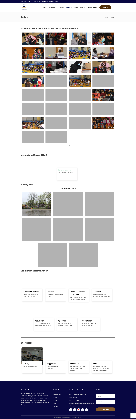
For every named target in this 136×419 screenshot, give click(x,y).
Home (44, 7)
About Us (56, 397)
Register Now (57, 394)
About (68, 7)
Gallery (55, 400)
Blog (76, 7)
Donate (105, 7)
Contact (83, 7)
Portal (61, 7)
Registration (92, 7)
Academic (52, 7)
